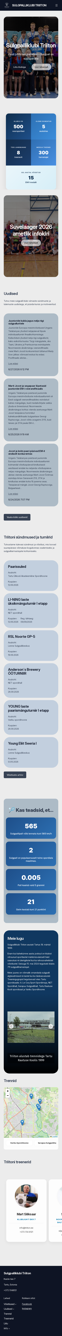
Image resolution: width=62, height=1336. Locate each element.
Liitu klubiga (19, 67)
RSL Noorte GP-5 (21, 637)
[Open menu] (56, 5)
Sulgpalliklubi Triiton (29, 5)
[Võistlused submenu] (15, 1304)
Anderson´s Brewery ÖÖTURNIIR (24, 672)
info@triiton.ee (26, 1228)
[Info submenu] (9, 1328)
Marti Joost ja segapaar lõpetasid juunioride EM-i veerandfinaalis (27, 387)
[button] (11, 1026)
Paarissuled (17, 567)
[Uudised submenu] (13, 1309)
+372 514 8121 (26, 1232)
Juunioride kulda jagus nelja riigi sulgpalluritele (26, 322)
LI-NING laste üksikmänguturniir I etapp (28, 602)
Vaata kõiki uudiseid (17, 517)
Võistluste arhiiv (15, 775)
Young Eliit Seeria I (22, 743)
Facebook (27, 1304)
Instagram (27, 1308)
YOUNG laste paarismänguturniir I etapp (28, 708)
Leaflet (55, 1136)
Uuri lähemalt (41, 67)
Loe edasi (13, 363)
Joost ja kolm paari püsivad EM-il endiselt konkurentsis (26, 452)
